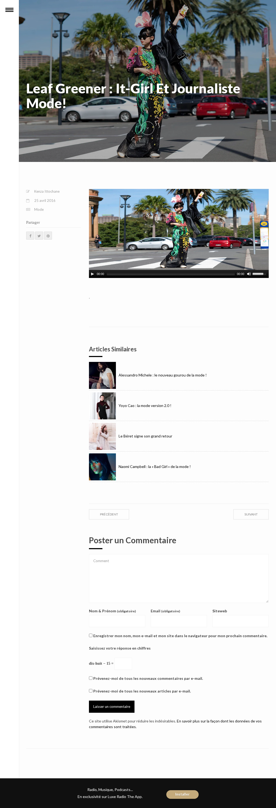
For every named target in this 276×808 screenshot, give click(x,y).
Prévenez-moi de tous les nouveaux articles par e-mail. (142, 691)
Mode (39, 209)
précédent (109, 514)
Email (165, 611)
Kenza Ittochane (47, 191)
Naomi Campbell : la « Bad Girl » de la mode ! (155, 466)
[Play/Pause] (92, 274)
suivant (251, 514)
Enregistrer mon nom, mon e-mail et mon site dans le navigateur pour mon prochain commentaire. (180, 635)
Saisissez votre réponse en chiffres (120, 648)
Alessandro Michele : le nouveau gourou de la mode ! (163, 375)
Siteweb (219, 611)
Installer (182, 794)
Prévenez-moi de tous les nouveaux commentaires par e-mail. (148, 678)
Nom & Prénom (112, 611)
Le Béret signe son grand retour (145, 436)
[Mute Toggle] (249, 274)
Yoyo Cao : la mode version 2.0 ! (145, 405)
